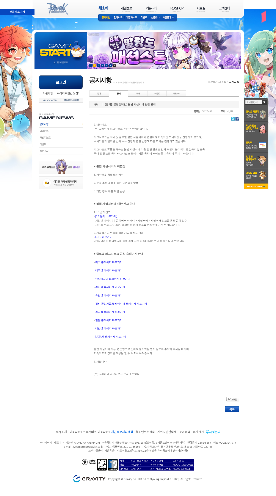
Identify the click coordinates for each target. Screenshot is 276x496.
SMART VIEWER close (256, 187)
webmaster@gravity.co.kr (88, 446)
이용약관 (74, 432)
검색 (264, 102)
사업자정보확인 (150, 446)
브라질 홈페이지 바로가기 (110, 311)
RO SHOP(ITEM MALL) (177, 9)
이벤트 (144, 18)
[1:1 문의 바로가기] (106, 216)
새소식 (222, 81)
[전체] (99, 93)
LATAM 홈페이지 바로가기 (110, 336)
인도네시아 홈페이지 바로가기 (112, 278)
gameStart (60, 46)
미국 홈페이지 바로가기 (108, 262)
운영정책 (184, 432)
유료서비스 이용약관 (95, 432)
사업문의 (214, 432)
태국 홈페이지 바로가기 (108, 270)
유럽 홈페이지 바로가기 (108, 295)
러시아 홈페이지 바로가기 (110, 287)
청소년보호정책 (145, 432)
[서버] (138, 93)
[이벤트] (157, 93)
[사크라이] (176, 93)
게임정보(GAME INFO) (126, 9)
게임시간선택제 (167, 432)
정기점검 (198, 432)
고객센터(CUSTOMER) (224, 9)
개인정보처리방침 (122, 432)
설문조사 (155, 18)
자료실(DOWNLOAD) (201, 9)
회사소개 (61, 432)
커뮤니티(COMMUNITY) (151, 9)
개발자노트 (131, 18)
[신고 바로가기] (104, 237)
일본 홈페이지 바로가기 (108, 320)
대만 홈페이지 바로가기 (108, 328)
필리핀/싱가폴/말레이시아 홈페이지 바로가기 (121, 303)
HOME (212, 81)
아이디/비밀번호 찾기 (68, 93)
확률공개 (169, 18)
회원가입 (48, 93)
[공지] (118, 93)
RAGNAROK (57, 9)
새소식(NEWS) (103, 9)
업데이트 (118, 18)
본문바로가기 (8, 1)
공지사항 (105, 18)
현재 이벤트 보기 (114, 65)
